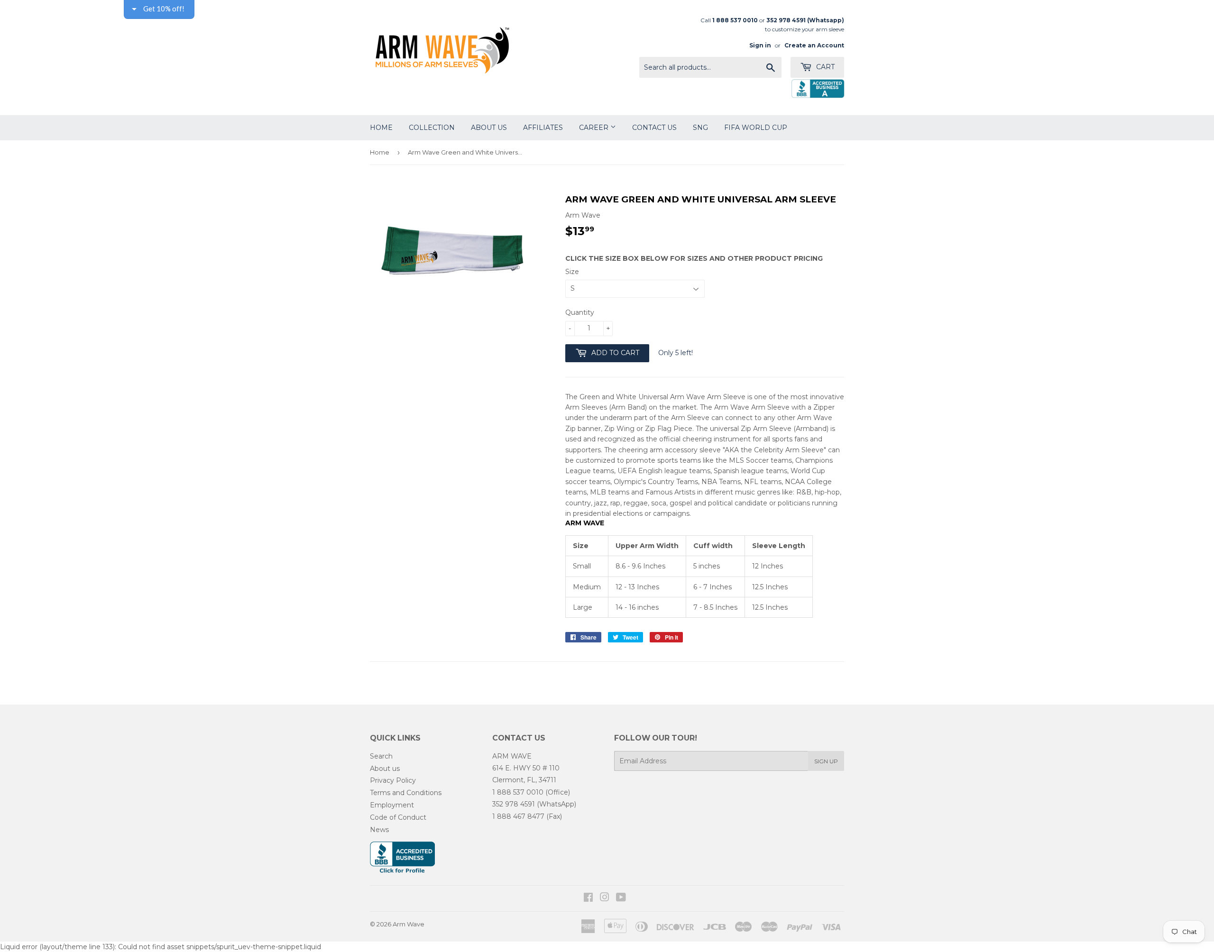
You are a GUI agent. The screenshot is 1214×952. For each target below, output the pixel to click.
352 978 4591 (513, 804)
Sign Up (826, 761)
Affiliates (543, 127)
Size (572, 271)
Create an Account (814, 45)
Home (381, 127)
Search (381, 756)
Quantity (579, 312)
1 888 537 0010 (517, 792)
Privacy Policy (393, 780)
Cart (824, 67)
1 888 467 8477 (518, 816)
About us (385, 768)
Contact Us (654, 127)
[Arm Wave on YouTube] (621, 898)
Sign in (760, 45)
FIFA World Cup (755, 127)
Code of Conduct (398, 817)
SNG (700, 127)
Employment (392, 805)
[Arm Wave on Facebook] (588, 898)
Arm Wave (408, 924)
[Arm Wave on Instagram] (604, 898)
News (379, 829)
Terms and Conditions (405, 792)
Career (594, 127)
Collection (432, 127)
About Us (489, 127)
